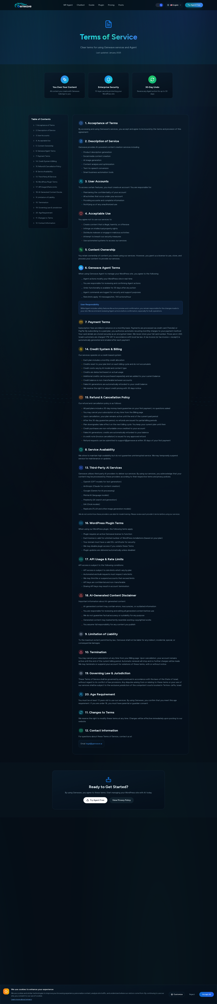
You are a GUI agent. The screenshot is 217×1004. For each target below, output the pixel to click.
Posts (121, 5)
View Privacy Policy (121, 800)
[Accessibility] (6, 997)
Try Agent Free (194, 5)
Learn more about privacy (21, 999)
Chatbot (81, 5)
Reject (192, 994)
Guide (91, 5)
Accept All (206, 994)
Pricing (111, 5)
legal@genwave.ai (94, 743)
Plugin (101, 5)
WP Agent (68, 5)
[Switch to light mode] (159, 5)
